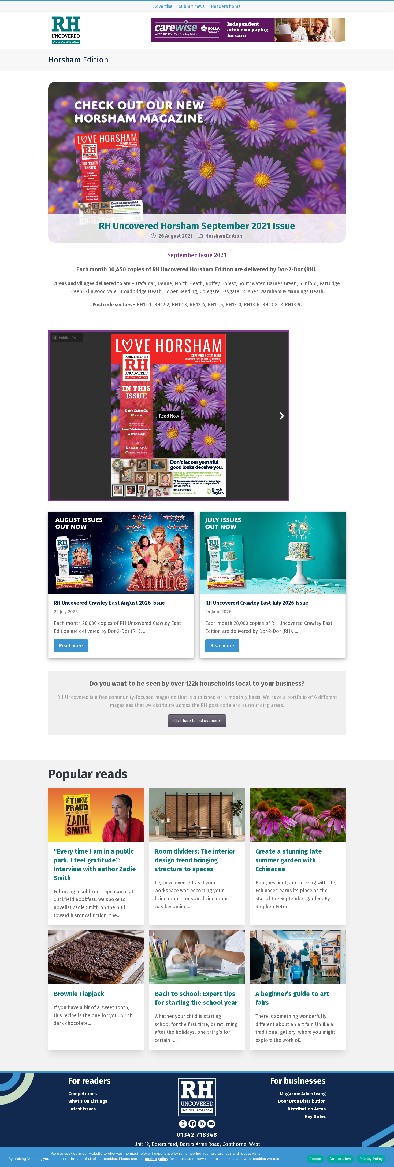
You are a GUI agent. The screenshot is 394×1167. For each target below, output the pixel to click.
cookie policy (156, 1159)
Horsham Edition (223, 236)
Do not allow (340, 1159)
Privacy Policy (292, 1159)
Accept (315, 1159)
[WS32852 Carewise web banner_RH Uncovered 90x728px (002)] (248, 41)
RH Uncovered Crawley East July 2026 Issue (256, 603)
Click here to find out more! (197, 720)
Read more (71, 646)
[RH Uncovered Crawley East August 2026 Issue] (121, 552)
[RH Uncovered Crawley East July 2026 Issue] (273, 552)
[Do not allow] (387, 1156)
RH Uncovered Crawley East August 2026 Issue (109, 603)
